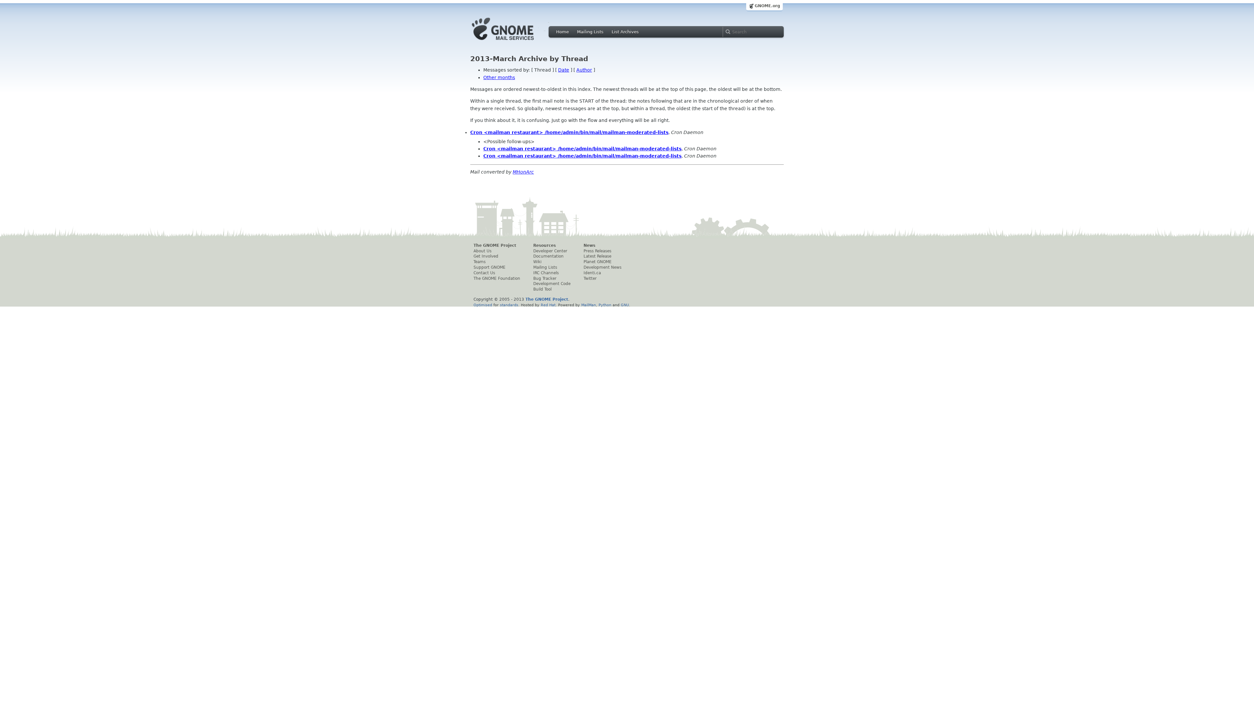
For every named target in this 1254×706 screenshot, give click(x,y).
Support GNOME (490, 267)
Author (584, 70)
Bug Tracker (544, 278)
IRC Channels (546, 273)
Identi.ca (592, 273)
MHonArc (523, 172)
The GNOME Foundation (497, 278)
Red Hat (548, 305)
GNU (625, 305)
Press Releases (597, 251)
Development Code (552, 283)
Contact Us (484, 273)
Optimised (483, 305)
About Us (482, 251)
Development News (602, 267)
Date (563, 70)
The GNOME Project (495, 245)
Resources (544, 245)
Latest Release (597, 256)
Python (605, 305)
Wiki (537, 262)
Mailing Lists (590, 31)
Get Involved (486, 256)
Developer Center (550, 251)
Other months (499, 77)
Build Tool (542, 289)
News (589, 245)
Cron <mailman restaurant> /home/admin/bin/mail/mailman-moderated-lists (569, 132)
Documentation (548, 256)
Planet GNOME (598, 262)
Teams (480, 262)
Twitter (590, 278)
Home (562, 31)
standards (509, 305)
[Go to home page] (513, 42)
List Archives (625, 31)
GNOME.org (767, 6)
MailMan (588, 305)
